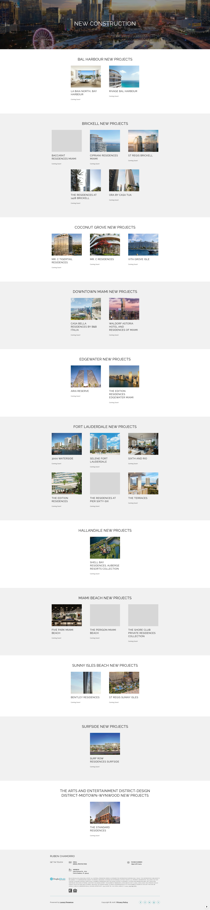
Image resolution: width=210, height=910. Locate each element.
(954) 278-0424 (136, 864)
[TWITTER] (158, 902)
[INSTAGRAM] (145, 902)
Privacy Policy (122, 902)
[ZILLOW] (154, 902)
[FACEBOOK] (140, 902)
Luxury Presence (66, 902)
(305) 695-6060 (133, 886)
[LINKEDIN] (149, 902)
